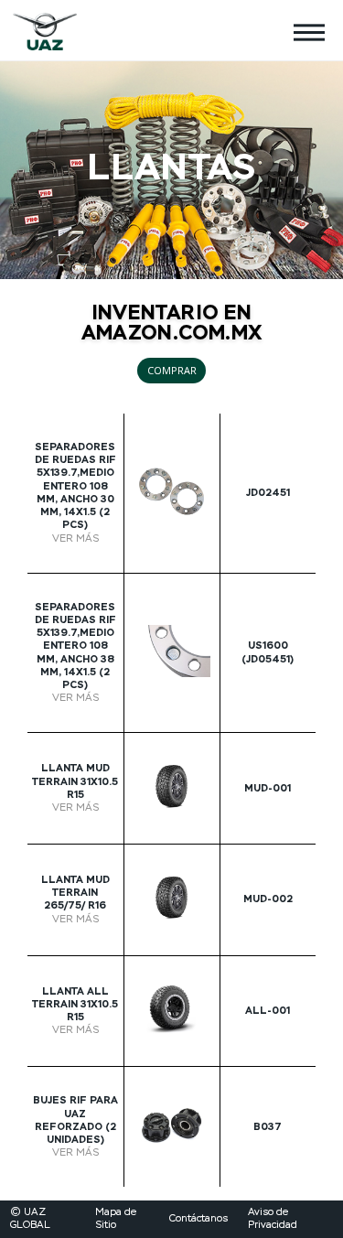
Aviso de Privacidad (272, 1218)
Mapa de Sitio (115, 1218)
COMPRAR (172, 370)
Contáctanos (198, 1218)
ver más (75, 538)
